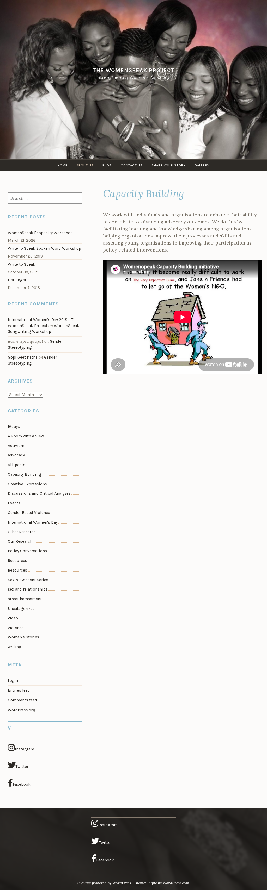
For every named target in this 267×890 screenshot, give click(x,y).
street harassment (25, 599)
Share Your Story (168, 165)
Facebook (22, 784)
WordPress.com (176, 883)
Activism (16, 445)
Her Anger (17, 280)
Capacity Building (24, 474)
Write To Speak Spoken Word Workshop (44, 248)
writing (14, 646)
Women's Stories (23, 637)
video (13, 618)
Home (63, 165)
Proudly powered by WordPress (104, 883)
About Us (85, 165)
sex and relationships (28, 589)
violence (15, 627)
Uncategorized (21, 608)
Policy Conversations (27, 551)
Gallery (202, 165)
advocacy (16, 455)
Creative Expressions (27, 484)
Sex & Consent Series (28, 580)
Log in (13, 680)
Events (14, 503)
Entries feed (19, 690)
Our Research (20, 541)
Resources (17, 560)
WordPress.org (21, 710)
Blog (107, 165)
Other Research (22, 532)
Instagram (24, 749)
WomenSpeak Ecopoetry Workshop (40, 232)
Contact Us (132, 165)
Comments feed (22, 700)
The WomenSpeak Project (134, 70)
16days (14, 426)
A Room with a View (26, 436)
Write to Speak (21, 264)
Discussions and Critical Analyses (39, 493)
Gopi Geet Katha (23, 357)
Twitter (22, 766)
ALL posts (16, 464)
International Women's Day (33, 522)
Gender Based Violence (29, 512)
